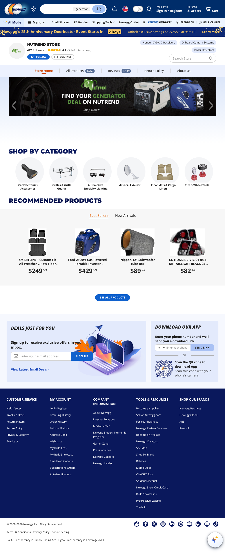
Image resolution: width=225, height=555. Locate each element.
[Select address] (33, 9)
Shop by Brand (145, 454)
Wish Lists (56, 441)
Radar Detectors (204, 50)
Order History (58, 421)
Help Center (14, 408)
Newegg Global (189, 415)
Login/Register (58, 408)
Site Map (141, 448)
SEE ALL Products (112, 297)
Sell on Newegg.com (148, 415)
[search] (210, 58)
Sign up (82, 356)
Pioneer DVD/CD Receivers (158, 42)
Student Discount (146, 481)
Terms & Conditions (19, 532)
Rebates (141, 461)
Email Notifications (61, 461)
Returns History (59, 428)
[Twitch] (198, 524)
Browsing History (60, 415)
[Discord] (207, 524)
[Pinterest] (181, 524)
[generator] (112, 96)
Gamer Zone (101, 443)
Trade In (141, 507)
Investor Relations (104, 419)
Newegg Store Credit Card (152, 487)
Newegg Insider (102, 463)
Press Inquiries (102, 450)
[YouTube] (189, 524)
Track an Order (16, 415)
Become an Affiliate (148, 435)
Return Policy (14, 428)
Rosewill (184, 428)
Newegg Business (190, 408)
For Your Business (147, 421)
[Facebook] (145, 524)
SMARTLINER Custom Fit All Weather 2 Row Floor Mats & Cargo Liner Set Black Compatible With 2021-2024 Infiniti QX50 (37, 262)
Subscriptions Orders (63, 468)
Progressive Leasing (148, 501)
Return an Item (16, 421)
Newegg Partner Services (151, 428)
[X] (154, 524)
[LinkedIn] (172, 524)
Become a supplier (147, 408)
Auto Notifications (61, 474)
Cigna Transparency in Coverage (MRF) (81, 540)
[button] (33, 9)
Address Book (58, 435)
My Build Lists (58, 448)
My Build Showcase (61, 454)
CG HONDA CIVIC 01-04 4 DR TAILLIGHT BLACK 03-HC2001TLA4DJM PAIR (187, 262)
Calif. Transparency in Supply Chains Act (31, 540)
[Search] (98, 9)
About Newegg (102, 413)
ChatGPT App (144, 474)
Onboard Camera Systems (198, 42)
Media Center (101, 426)
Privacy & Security (18, 435)
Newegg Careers (103, 457)
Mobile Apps (143, 468)
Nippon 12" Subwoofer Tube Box (137, 262)
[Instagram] (163, 524)
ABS (182, 421)
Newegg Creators (147, 441)
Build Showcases (146, 494)
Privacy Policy (41, 532)
